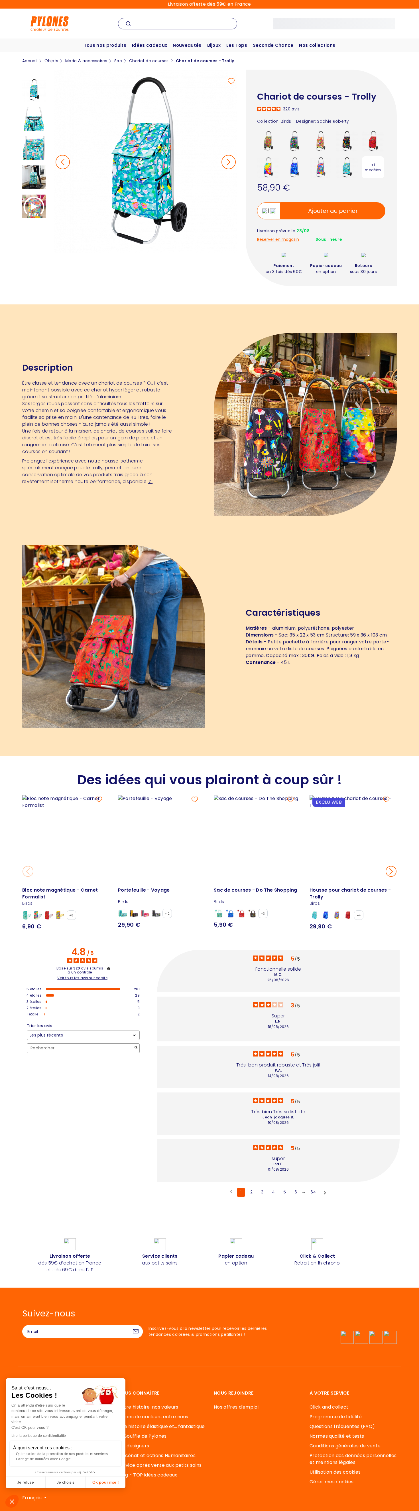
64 (313, 1192)
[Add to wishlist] (231, 81)
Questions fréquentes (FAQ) (342, 1426)
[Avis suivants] (324, 1192)
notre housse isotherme (115, 461)
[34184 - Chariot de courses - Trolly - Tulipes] (320, 141)
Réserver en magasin (278, 239)
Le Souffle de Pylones (142, 1436)
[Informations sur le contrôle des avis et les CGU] (108, 968)
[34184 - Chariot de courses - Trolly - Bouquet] (320, 167)
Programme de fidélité (336, 1416)
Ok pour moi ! (105, 1482)
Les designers (133, 1446)
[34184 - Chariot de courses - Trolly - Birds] (347, 167)
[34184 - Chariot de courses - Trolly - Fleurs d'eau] (294, 141)
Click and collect (329, 1407)
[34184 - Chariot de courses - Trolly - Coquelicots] (373, 141)
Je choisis (65, 1482)
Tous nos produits (105, 45)
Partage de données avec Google (43, 1459)
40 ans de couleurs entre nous (153, 1416)
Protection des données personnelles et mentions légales (353, 1459)
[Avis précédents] (231, 1192)
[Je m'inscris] (136, 1331)
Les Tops (236, 45)
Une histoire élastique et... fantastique (161, 1426)
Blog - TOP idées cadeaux (147, 1475)
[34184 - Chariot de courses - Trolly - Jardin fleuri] (347, 141)
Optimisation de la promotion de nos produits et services (62, 1454)
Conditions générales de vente (345, 1446)
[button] (12, 1501)
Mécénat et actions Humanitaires (157, 1455)
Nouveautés (187, 45)
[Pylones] (49, 23)
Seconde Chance (273, 45)
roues (53, 403)
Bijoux (214, 45)
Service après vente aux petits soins (160, 1465)
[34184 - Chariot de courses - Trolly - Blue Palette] (294, 167)
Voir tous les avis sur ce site (82, 978)
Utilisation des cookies (335, 1472)
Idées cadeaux (149, 45)
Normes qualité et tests (337, 1436)
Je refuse (25, 1482)
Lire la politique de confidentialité (38, 1436)
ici (150, 481)
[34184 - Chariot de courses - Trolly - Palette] (268, 167)
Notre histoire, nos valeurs (148, 1407)
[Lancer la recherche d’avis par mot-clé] (136, 1048)
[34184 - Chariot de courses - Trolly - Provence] (268, 141)
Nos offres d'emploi (236, 1407)
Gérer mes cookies (331, 1481)
